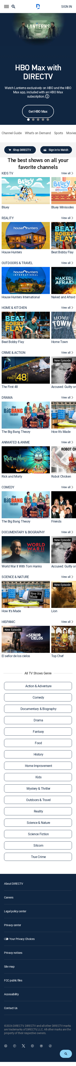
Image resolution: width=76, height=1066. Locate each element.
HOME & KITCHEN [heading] (14, 308)
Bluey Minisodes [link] (62, 207)
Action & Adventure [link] (38, 686)
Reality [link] (38, 811)
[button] (6, 6)
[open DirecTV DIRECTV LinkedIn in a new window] (5, 1045)
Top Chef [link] (57, 656)
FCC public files (13, 980)
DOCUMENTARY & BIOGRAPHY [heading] (23, 532)
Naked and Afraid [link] (63, 297)
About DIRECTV (13, 883)
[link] (26, 190)
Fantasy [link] (38, 731)
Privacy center (12, 925)
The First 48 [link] (10, 386)
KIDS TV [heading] (7, 173)
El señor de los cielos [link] (16, 656)
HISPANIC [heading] (8, 622)
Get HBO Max (38, 111)
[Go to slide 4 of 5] (43, 119)
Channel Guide (12, 133)
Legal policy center (15, 911)
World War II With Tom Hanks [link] (22, 566)
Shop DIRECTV (22, 150)
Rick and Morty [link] (12, 476)
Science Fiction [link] (38, 834)
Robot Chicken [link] (61, 476)
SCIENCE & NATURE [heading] (15, 577)
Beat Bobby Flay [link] (62, 252)
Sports (58, 133)
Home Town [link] (59, 342)
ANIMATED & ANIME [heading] (16, 442)
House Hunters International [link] (21, 297)
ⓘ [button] (47, 96)
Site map (9, 966)
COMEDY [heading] (8, 487)
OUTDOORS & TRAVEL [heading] (17, 263)
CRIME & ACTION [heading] (13, 353)
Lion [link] (54, 611)
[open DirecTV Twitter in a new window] (23, 1045)
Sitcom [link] (38, 845)
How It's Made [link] (61, 431)
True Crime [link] (38, 857)
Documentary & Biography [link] (38, 709)
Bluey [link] (5, 207)
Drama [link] (38, 720)
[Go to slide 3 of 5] (38, 119)
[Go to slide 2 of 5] (33, 119)
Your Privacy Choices (21, 939)
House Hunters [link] (12, 252)
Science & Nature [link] (38, 822)
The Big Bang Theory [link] (16, 431)
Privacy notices (13, 953)
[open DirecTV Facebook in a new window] (14, 1045)
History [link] (38, 754)
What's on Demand (38, 133)
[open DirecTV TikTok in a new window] (50, 1045)
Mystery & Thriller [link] (38, 788)
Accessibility (11, 994)
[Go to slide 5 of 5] (48, 119)
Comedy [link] (38, 697)
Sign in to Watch (58, 150)
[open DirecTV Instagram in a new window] (32, 1045)
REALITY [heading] (8, 218)
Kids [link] (38, 777)
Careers (8, 897)
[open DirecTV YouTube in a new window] (41, 1045)
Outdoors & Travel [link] (38, 800)
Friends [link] (56, 521)
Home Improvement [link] (38, 765)
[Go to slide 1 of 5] (28, 119)
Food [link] (38, 743)
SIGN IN (66, 6)
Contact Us (10, 1008)
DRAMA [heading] (7, 397)
